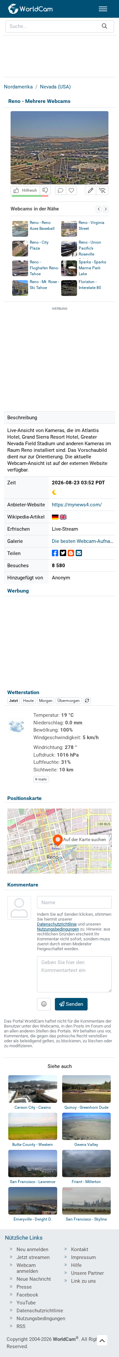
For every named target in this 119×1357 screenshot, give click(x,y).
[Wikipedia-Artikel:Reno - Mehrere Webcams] (55, 517)
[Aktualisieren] (87, 700)
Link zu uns (83, 1281)
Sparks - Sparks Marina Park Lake (92, 268)
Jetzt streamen (33, 1257)
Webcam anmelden (27, 1268)
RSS (21, 1326)
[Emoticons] (44, 1004)
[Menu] (103, 9)
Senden (73, 1004)
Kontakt (79, 1249)
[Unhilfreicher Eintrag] (45, 190)
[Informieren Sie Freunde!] (79, 553)
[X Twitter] (63, 553)
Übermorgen (69, 700)
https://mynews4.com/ (77, 505)
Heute (28, 700)
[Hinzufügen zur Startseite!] (71, 190)
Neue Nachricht (34, 1279)
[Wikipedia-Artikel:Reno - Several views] (63, 517)
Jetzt (13, 700)
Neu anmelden (32, 1249)
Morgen (46, 700)
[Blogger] (71, 553)
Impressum (83, 1257)
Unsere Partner (87, 1273)
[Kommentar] (60, 190)
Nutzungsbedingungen (58, 929)
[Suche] (104, 26)
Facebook (27, 1295)
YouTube (26, 1303)
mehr (42, 779)
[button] (90, 190)
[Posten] (55, 553)
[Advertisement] (59, 55)
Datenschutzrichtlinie (57, 924)
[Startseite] (31, 9)
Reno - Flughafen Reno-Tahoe (44, 268)
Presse (24, 1287)
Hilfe (76, 1265)
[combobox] (59, 26)
